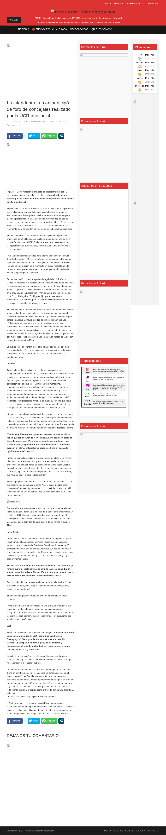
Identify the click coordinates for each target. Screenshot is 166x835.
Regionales (12, 125)
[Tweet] (34, 135)
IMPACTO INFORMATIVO (35, 121)
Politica (62, 121)
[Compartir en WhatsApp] (49, 135)
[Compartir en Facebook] (15, 135)
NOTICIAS (118, 3)
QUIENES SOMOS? (135, 3)
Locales (53, 121)
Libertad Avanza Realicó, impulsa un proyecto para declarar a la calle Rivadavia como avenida (78, 23)
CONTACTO (152, 3)
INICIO (108, 3)
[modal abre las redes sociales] (61, 135)
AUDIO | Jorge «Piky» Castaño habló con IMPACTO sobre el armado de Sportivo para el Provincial (78, 18)
